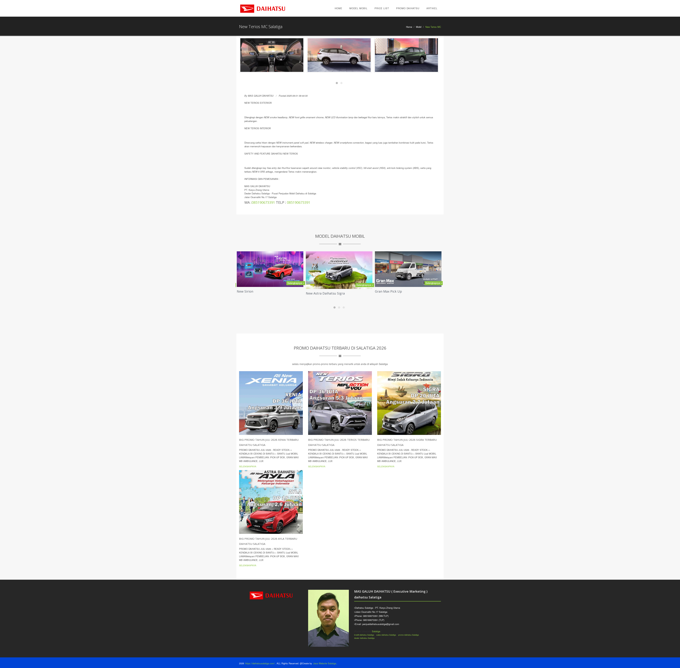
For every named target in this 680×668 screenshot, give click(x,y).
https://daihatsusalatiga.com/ (260, 663)
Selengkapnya (247, 466)
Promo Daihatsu (407, 8)
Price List (382, 8)
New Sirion (245, 291)
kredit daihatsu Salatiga (364, 634)
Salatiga (376, 631)
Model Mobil (358, 8)
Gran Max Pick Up (388, 291)
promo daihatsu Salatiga (408, 634)
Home (338, 8)
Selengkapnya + (295, 283)
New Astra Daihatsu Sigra (325, 293)
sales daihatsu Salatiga (386, 634)
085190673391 (263, 202)
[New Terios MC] (271, 55)
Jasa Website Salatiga (324, 663)
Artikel (431, 8)
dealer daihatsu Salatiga (364, 637)
